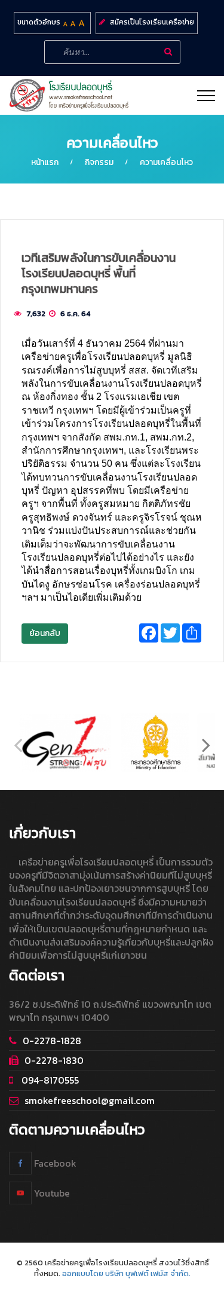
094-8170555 (49, 1080)
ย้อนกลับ (44, 633)
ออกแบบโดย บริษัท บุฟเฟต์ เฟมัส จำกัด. (126, 1273)
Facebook (54, 1163)
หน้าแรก (45, 162)
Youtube (51, 1193)
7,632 (35, 313)
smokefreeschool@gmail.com (89, 1100)
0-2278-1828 (52, 1040)
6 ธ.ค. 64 (75, 313)
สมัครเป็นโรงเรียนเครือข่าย (152, 22)
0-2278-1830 (54, 1060)
